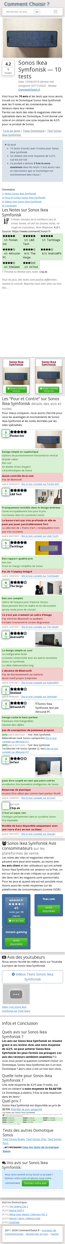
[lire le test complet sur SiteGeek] (39, 696)
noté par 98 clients (16, 910)
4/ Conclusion (9, 205)
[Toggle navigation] (55, 11)
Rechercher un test (37, 1234)
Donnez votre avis (35, 1183)
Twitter (54, 1234)
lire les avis (17, 920)
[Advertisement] (32, 322)
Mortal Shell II (16, 1210)
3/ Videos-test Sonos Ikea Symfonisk (22, 201)
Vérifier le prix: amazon (26, 1109)
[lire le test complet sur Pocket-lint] (40, 484)
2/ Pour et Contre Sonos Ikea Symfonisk (23, 197)
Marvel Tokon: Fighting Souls (24, 1218)
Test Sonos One (36, 1139)
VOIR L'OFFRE (17, 389)
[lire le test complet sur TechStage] (40, 575)
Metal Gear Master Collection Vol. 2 (28, 1214)
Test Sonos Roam (14, 1139)
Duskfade (14, 1222)
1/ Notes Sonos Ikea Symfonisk (19, 193)
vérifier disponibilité (48, 909)
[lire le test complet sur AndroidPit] (40, 682)
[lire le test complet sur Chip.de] (39, 833)
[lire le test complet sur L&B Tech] (40, 536)
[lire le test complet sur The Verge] (40, 626)
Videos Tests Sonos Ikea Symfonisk (34, 976)
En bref (12, 144)
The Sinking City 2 (18, 1206)
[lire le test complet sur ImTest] (38, 797)
